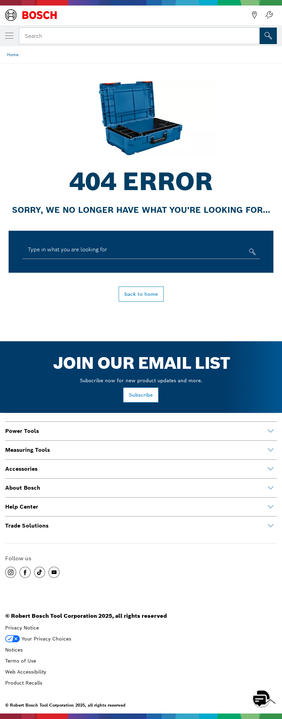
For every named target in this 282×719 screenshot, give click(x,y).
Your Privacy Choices (46, 639)
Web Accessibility (25, 672)
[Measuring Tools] (270, 450)
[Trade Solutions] (270, 525)
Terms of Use (20, 661)
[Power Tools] (270, 431)
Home (13, 54)
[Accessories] (270, 469)
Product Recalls (23, 683)
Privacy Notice (22, 628)
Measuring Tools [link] (27, 450)
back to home (141, 294)
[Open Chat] (261, 698)
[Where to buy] (254, 15)
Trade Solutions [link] (26, 525)
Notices (14, 650)
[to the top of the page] (271, 678)
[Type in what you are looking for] (251, 253)
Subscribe (141, 395)
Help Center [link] (21, 506)
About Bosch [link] (22, 487)
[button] (10, 572)
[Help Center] (270, 506)
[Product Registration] (268, 15)
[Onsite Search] (268, 36)
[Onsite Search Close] (254, 35)
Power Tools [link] (22, 431)
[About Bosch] (270, 487)
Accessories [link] (21, 468)
